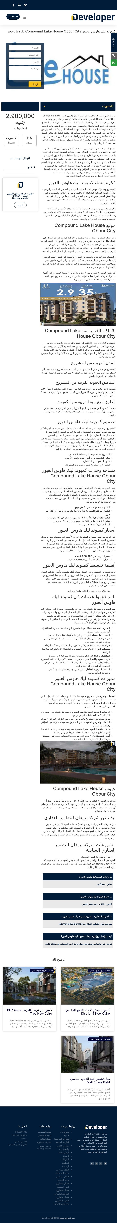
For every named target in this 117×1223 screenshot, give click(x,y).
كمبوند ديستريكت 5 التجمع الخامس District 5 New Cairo (88, 1011)
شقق (30, 167)
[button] (24, 17)
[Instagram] (92, 1163)
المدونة (66, 1155)
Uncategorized (61, 1204)
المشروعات (63, 1152)
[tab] (20, 167)
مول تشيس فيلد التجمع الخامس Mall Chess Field (90, 1080)
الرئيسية (65, 1166)
